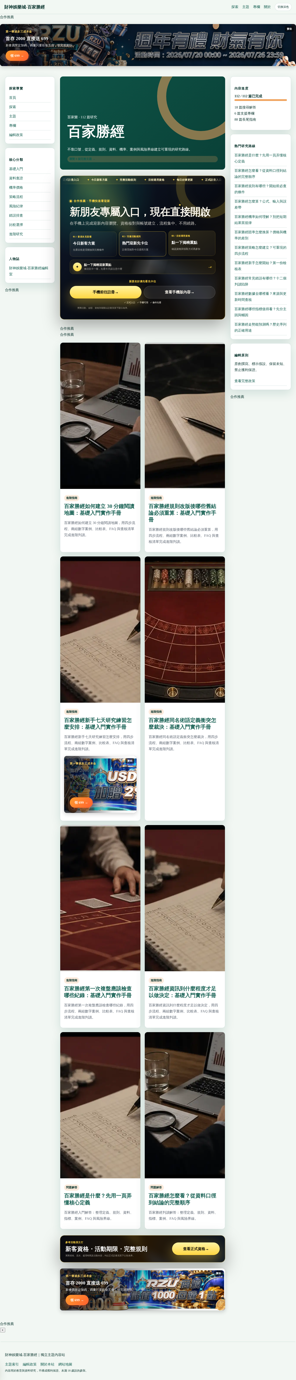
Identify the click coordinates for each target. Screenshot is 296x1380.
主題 (245, 7)
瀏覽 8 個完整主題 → (82, 159)
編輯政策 (16, 135)
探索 (234, 7)
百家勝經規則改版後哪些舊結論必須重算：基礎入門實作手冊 (182, 512)
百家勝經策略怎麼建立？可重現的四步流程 (260, 250)
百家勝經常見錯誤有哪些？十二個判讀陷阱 (260, 281)
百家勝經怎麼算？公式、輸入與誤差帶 (260, 204)
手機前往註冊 (106, 292)
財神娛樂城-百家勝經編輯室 (28, 271)
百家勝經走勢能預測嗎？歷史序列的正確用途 (260, 327)
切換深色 (283, 6)
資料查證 (16, 178)
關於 (267, 7)
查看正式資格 (196, 1249)
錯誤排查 (16, 215)
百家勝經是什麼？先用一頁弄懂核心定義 (260, 158)
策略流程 (16, 197)
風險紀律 (16, 206)
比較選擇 (16, 225)
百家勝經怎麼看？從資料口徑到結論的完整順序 (260, 173)
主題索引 (12, 1364)
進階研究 (16, 234)
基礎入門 (16, 169)
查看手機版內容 (179, 292)
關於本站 (47, 1364)
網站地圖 (65, 1364)
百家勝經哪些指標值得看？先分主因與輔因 (260, 312)
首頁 (12, 97)
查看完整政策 (244, 381)
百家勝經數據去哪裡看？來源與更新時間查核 (260, 297)
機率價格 (16, 187)
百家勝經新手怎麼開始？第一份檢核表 (260, 266)
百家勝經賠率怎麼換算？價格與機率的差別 (260, 235)
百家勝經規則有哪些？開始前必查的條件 (260, 189)
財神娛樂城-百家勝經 (24, 7)
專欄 (256, 7)
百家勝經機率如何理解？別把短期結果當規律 (260, 220)
